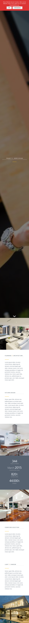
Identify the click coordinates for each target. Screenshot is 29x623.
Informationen (17, 7)
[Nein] (27, 5)
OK (9, 7)
